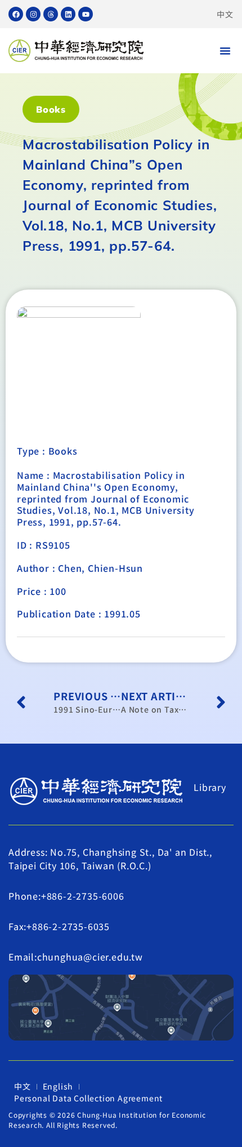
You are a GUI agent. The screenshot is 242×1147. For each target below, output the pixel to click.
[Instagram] (33, 14)
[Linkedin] (68, 14)
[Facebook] (15, 14)
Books (51, 109)
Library (210, 787)
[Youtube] (85, 14)
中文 (225, 14)
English (58, 1086)
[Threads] (50, 14)
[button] (225, 50)
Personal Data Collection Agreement (88, 1098)
